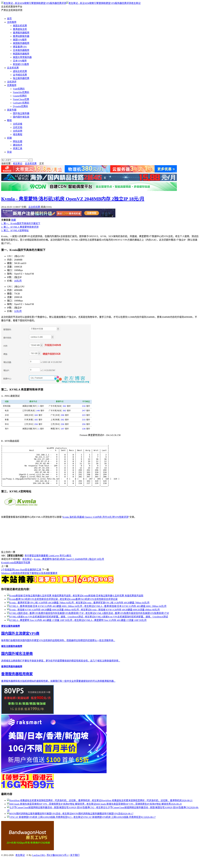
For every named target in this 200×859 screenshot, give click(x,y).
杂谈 (9, 152)
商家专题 (11, 110)
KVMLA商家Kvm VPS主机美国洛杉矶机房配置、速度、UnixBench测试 (131, 616)
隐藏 (13, 220)
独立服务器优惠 (21, 78)
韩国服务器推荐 (21, 53)
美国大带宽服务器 (22, 57)
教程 (9, 120)
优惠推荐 (11, 85)
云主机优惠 (13, 68)
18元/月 (18, 281)
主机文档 (17, 127)
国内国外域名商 (21, 117)
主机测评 (11, 82)
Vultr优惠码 (19, 89)
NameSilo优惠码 (21, 92)
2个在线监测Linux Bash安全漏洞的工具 (21, 569)
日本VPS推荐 (20, 60)
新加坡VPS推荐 (21, 64)
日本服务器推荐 (21, 50)
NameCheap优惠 (21, 99)
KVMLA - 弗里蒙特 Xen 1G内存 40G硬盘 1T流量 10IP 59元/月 (115, 620)
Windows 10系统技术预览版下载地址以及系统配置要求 (29, 573)
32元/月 (18, 311)
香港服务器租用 (21, 32)
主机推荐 (11, 22)
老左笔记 (136, 3)
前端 (9, 138)
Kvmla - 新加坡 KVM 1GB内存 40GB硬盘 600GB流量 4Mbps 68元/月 (125, 609)
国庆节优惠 (24, 562)
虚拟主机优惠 (20, 71)
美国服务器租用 (21, 43)
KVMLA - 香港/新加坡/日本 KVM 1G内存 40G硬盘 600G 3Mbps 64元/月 (130, 606)
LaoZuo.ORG (38, 855)
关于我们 (75, 855)
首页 (9, 18)
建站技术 (17, 145)
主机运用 (17, 131)
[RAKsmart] (57, 583)
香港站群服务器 (21, 36)
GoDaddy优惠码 (21, 103)
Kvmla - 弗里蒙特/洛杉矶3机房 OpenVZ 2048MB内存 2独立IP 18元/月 (72, 198)
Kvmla (4, 562)
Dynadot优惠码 (20, 106)
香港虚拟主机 (20, 29)
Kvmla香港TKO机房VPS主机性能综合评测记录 (93, 599)
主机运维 (17, 124)
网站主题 (17, 141)
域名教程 (17, 134)
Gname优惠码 (20, 96)
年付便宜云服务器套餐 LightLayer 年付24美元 (48, 555)
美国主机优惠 (20, 25)
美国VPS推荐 (20, 39)
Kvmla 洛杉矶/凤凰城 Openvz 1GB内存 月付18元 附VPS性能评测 (95, 517)
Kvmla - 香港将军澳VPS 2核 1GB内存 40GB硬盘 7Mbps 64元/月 (117, 602)
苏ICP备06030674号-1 (58, 855)
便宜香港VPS (20, 46)
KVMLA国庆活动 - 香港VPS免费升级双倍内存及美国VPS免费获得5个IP (132, 613)
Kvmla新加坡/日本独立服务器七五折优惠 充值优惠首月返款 (112, 595)
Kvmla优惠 (12, 562)
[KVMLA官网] (21, 506)
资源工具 (17, 148)
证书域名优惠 (20, 75)
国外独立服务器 (21, 113)
